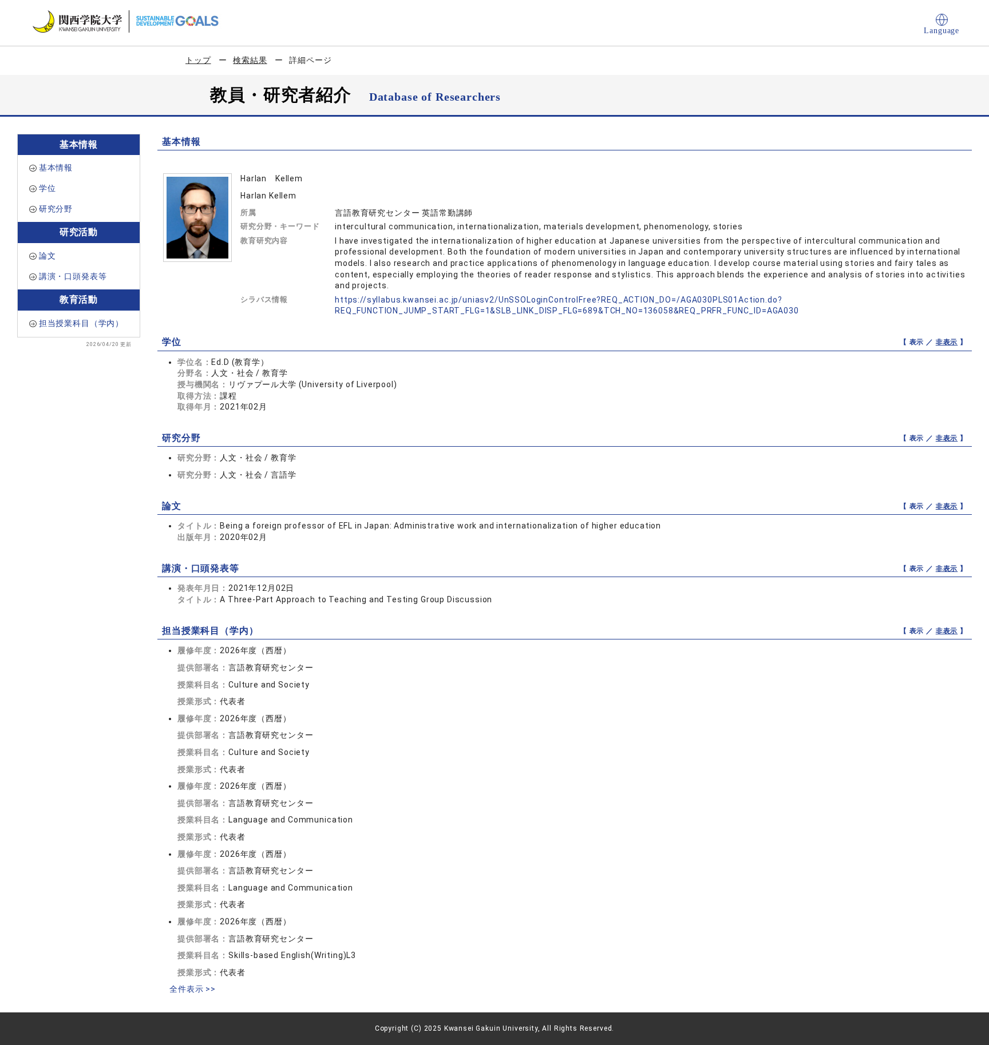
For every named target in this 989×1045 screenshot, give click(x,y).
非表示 (947, 342)
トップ (198, 60)
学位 (47, 188)
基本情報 (56, 167)
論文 (47, 255)
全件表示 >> (192, 989)
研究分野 (56, 208)
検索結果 (250, 60)
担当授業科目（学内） (81, 323)
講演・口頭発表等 (73, 276)
